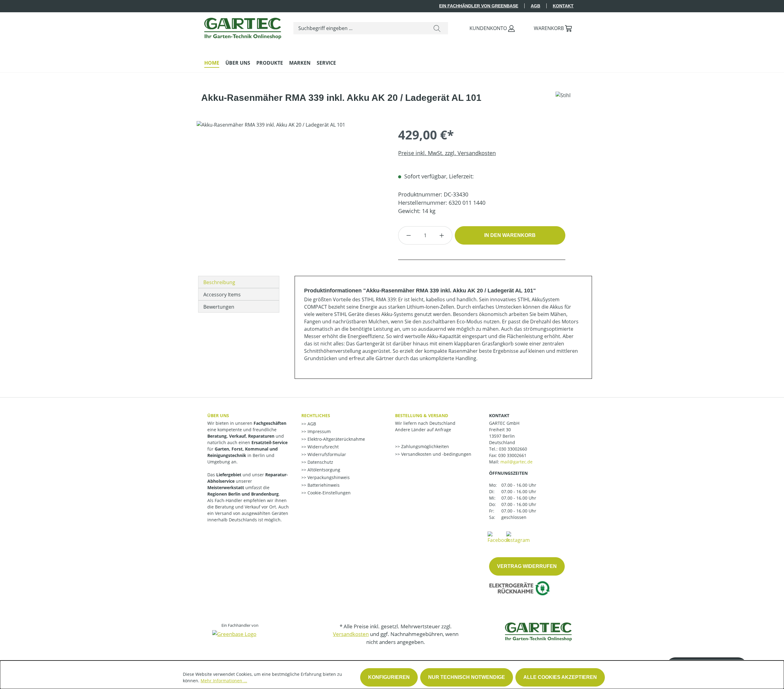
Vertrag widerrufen (527, 566)
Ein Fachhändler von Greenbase (478, 5)
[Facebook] (499, 537)
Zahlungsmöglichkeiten (424, 446)
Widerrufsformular (326, 454)
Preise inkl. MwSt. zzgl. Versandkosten (447, 153)
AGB (535, 5)
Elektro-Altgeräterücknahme (335, 439)
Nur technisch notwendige (466, 677)
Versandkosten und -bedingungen (435, 454)
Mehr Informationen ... (224, 680)
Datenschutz (319, 462)
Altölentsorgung (323, 470)
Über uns (218, 415)
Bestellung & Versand (421, 415)
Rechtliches (315, 415)
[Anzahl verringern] (408, 235)
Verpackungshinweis (328, 477)
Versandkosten (351, 634)
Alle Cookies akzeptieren (560, 677)
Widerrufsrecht (322, 447)
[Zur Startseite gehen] (242, 27)
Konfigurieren (389, 677)
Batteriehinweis (323, 485)
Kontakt (563, 5)
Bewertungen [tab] (218, 306)
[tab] (238, 282)
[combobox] (359, 28)
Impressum (318, 431)
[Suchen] (437, 28)
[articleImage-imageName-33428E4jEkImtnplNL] (291, 187)
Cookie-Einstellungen (328, 493)
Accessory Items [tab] (222, 294)
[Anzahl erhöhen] (442, 235)
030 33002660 (513, 449)
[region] (291, 187)
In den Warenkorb (510, 235)
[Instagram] (518, 537)
